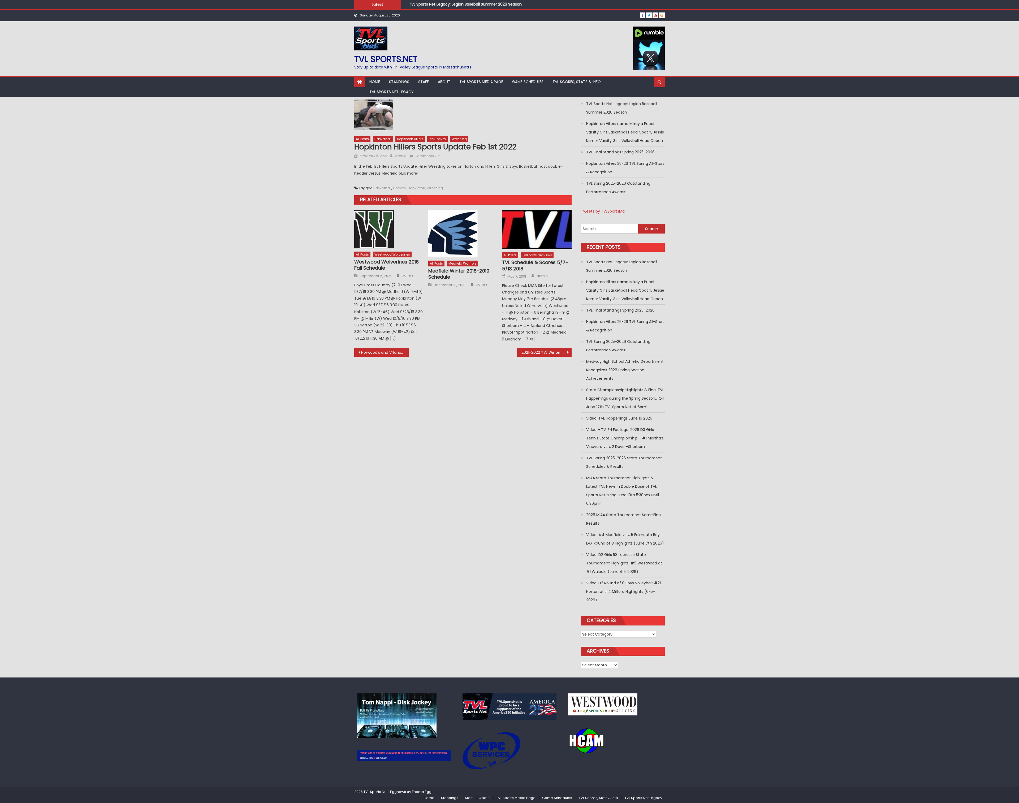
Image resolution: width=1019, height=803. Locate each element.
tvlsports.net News (537, 255)
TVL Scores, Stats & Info (576, 81)
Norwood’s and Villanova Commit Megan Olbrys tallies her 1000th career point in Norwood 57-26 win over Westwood (385, 352)
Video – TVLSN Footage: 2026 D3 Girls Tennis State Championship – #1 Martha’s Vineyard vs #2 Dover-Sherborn (625, 438)
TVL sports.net (385, 59)
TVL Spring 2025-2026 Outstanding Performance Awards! (618, 188)
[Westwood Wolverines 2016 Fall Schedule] (389, 229)
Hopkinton (416, 188)
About (444, 81)
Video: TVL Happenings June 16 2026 (619, 418)
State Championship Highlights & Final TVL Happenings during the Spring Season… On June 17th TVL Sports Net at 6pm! (625, 398)
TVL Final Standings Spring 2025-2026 (620, 152)
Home (374, 81)
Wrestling (459, 139)
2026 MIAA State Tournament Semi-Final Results (624, 519)
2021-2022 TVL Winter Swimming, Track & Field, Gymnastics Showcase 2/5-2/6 (546, 352)
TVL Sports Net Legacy (391, 91)
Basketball (382, 139)
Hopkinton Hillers (410, 139)
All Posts (362, 139)
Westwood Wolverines (392, 254)
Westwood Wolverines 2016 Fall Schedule (386, 265)
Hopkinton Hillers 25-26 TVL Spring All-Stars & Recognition (625, 168)
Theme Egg (421, 791)
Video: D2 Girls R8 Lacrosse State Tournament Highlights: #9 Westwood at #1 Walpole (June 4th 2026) (624, 563)
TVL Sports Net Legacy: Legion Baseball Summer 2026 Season (465, 3)
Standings (399, 81)
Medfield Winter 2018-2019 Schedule (458, 274)
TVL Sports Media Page (481, 81)
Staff (423, 81)
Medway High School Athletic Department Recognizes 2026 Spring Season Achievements (625, 370)
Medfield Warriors (462, 263)
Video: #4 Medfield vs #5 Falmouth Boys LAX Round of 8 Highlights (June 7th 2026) (625, 539)
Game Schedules (527, 81)
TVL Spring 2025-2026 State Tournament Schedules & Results (624, 462)
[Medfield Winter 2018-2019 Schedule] (463, 233)
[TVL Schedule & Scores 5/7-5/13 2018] (537, 229)
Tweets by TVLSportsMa (603, 211)
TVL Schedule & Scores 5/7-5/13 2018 (535, 265)
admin (400, 155)
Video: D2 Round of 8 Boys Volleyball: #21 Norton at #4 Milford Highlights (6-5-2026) (623, 591)
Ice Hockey (437, 139)
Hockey (399, 188)
